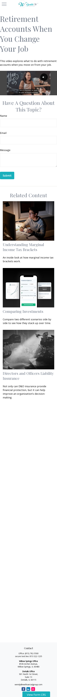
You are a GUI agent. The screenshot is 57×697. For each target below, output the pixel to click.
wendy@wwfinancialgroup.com (28, 684)
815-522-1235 (36, 656)
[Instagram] (33, 689)
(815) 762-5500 (31, 653)
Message (5, 150)
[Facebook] (23, 689)
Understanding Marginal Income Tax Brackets (23, 247)
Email (3, 133)
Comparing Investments (23, 311)
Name (3, 115)
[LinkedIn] (28, 689)
